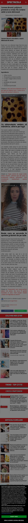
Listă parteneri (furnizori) (6, 513)
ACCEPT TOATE (14, 516)
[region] (14, 504)
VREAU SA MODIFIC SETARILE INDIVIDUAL (14, 520)
